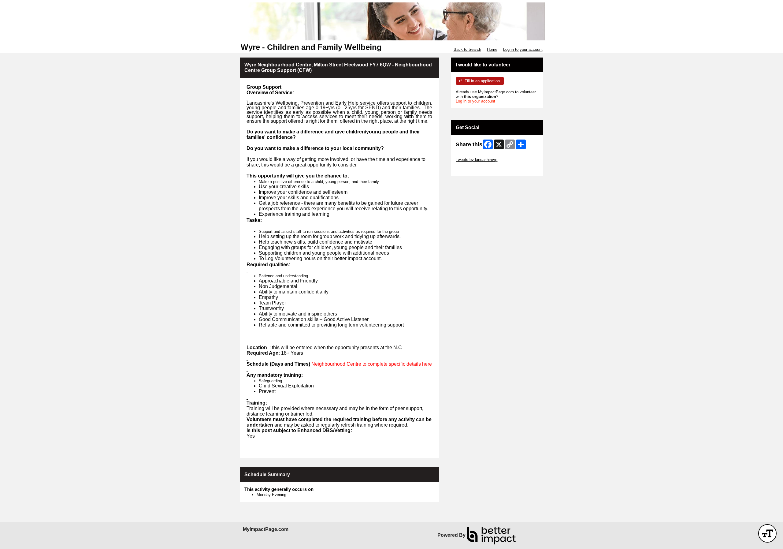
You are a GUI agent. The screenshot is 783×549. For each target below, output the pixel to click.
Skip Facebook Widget (476, 168)
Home (492, 49)
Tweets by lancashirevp (476, 159)
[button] (767, 533)
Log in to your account (523, 49)
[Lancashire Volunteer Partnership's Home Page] (391, 21)
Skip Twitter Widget (473, 155)
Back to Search (467, 49)
